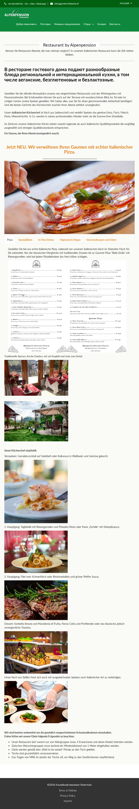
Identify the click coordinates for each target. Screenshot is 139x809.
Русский (125, 3)
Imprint (68, 801)
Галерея (101, 24)
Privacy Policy (67, 795)
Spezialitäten (25, 239)
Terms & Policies (68, 790)
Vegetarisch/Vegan (70, 239)
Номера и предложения (67, 24)
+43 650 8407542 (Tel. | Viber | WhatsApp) (26, 3)
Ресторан (45, 24)
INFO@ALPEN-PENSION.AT (66, 3)
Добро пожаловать (26, 24)
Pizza (10, 239)
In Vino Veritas (46, 239)
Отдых (87, 24)
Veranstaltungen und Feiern (101, 239)
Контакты (114, 24)
